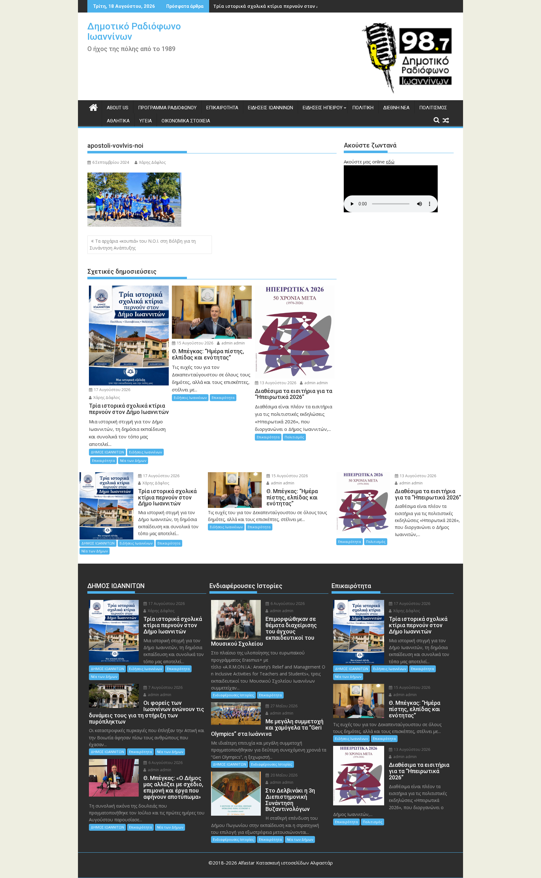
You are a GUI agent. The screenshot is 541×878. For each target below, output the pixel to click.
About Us (117, 108)
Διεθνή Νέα (396, 108)
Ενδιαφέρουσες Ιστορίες (233, 695)
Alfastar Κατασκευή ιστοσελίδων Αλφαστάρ (285, 863)
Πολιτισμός (433, 108)
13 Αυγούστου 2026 (277, 382)
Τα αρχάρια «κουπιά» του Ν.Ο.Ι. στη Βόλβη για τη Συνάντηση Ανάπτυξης (143, 244)
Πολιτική (363, 108)
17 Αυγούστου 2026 (111, 389)
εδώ (390, 161)
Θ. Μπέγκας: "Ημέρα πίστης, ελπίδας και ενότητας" (271, 6)
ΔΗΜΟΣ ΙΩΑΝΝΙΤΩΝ (107, 452)
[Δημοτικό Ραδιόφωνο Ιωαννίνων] (93, 107)
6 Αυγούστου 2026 (165, 762)
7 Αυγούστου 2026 (165, 687)
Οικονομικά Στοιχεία (186, 121)
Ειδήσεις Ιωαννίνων (270, 108)
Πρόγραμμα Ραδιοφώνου (167, 108)
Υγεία (145, 121)
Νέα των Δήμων (133, 460)
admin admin (232, 343)
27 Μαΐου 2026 (283, 706)
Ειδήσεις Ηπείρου (323, 108)
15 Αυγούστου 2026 (194, 343)
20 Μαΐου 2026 (283, 775)
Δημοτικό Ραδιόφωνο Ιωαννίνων (134, 31)
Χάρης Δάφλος (152, 162)
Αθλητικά (118, 121)
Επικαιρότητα (222, 108)
